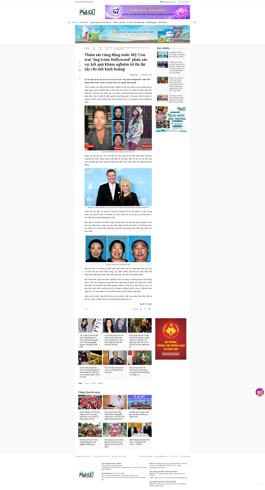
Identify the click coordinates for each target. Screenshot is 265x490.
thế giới (100, 383)
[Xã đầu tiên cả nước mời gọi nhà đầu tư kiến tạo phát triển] (140, 402)
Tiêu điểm (94, 48)
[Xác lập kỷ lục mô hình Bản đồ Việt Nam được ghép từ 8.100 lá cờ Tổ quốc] (115, 430)
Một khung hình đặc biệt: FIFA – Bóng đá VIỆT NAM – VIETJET (139, 442)
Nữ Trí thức (83, 22)
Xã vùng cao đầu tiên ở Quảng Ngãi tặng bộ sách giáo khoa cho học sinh (176, 98)
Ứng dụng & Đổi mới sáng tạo (100, 22)
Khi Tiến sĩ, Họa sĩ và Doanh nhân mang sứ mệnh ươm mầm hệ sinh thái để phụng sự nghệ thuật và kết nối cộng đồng (176, 84)
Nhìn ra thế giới (119, 22)
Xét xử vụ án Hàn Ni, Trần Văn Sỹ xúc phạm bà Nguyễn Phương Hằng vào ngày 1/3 (139, 371)
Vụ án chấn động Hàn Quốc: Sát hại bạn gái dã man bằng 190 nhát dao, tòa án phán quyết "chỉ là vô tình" (90, 372)
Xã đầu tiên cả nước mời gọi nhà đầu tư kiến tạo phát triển (139, 414)
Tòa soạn (175, 456)
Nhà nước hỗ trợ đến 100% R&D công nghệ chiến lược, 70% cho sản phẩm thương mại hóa (114, 415)
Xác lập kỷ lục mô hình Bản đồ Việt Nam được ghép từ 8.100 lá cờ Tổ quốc (114, 443)
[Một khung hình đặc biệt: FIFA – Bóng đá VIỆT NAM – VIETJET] (140, 430)
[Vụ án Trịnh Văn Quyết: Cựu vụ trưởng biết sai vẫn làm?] (115, 357)
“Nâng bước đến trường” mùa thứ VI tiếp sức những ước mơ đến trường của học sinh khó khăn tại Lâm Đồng (177, 67)
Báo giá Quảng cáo (161, 456)
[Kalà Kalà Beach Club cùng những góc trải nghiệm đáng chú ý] (90, 430)
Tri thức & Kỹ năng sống (135, 22)
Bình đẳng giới (151, 22)
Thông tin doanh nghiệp (146, 456)
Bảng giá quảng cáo (169, 2)
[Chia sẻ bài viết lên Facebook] (79, 66)
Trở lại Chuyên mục (86, 309)
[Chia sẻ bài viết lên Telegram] (79, 70)
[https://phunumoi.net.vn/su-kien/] (79, 78)
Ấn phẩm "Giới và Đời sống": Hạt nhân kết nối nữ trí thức (177, 54)
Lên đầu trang (186, 456)
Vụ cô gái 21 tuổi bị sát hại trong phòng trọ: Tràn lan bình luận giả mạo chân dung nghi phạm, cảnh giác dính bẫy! (89, 341)
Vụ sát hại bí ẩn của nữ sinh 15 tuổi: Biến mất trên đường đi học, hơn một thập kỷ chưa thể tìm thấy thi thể (114, 340)
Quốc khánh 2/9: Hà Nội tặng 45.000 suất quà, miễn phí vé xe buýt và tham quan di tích (90, 415)
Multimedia (162, 22)
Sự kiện (74, 22)
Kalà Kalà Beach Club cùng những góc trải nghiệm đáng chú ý (89, 442)
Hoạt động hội (108, 48)
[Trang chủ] (69, 22)
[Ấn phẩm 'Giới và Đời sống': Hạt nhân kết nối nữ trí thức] (162, 54)
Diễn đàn (100, 48)
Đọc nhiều (163, 48)
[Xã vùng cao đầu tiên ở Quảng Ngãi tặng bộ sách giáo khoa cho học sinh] (162, 97)
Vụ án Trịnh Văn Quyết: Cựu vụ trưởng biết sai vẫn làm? (114, 369)
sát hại (93, 383)
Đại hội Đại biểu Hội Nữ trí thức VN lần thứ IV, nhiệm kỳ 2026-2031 (131, 48)
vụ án (87, 383)
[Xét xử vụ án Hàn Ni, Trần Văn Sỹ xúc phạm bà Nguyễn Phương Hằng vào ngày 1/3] (140, 357)
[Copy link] (79, 62)
